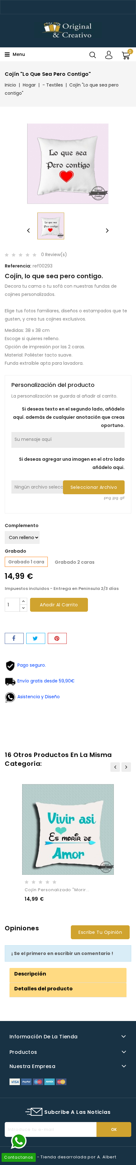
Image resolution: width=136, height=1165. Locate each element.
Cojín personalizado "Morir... (57, 890)
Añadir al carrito (59, 605)
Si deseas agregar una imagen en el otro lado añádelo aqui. (72, 463)
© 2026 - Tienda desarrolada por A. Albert (68, 1157)
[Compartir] (14, 638)
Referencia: (18, 266)
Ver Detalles (76, 827)
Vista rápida (59, 827)
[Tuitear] (36, 638)
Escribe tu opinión (100, 932)
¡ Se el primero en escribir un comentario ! (62, 953)
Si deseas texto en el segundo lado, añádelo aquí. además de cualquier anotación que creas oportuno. (69, 417)
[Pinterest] (57, 638)
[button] (30, 973)
